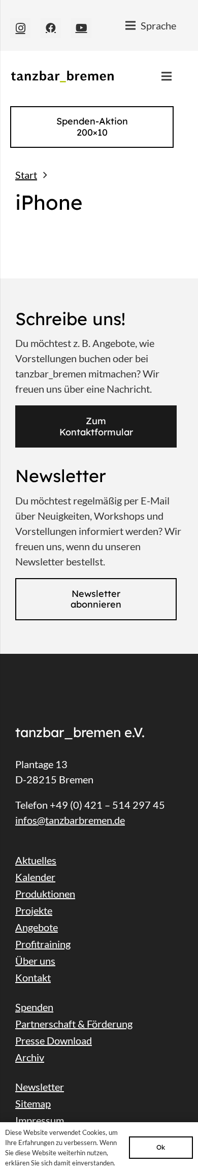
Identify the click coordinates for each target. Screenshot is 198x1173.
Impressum (39, 1120)
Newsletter (39, 1087)
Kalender (35, 877)
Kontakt (33, 977)
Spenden (34, 1007)
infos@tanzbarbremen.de (70, 820)
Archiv (29, 1057)
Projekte (33, 910)
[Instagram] (20, 28)
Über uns (35, 961)
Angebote (36, 927)
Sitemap (33, 1103)
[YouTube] (81, 28)
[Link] (62, 76)
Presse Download (53, 1040)
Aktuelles (35, 860)
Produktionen (45, 893)
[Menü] (166, 76)
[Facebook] (51, 28)
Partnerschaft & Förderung (74, 1024)
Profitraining (43, 944)
